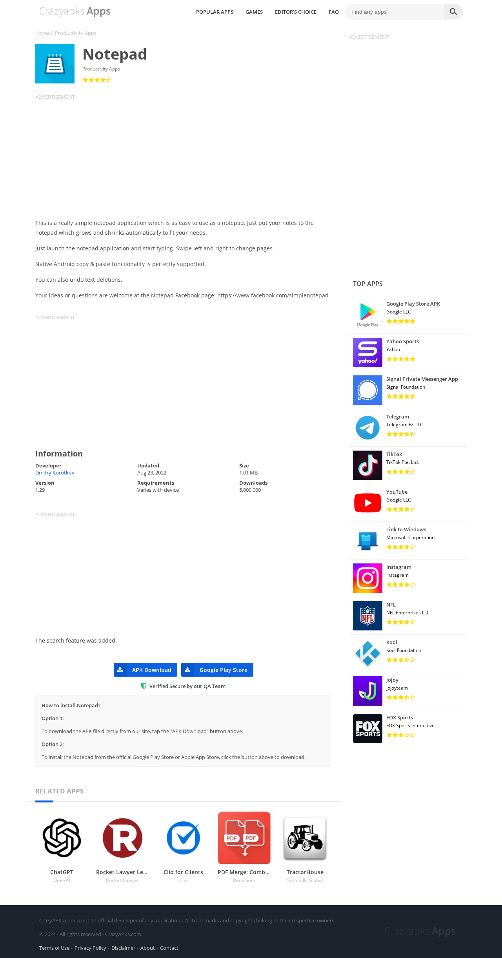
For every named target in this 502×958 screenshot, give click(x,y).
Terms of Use (54, 947)
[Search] (453, 12)
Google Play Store (223, 670)
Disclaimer (123, 947)
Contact (169, 947)
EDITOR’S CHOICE (295, 11)
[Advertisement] (188, 155)
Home (42, 32)
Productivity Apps (75, 32)
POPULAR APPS (214, 11)
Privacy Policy (90, 947)
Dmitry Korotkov (55, 472)
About (147, 947)
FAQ (334, 11)
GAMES (254, 11)
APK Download (151, 670)
